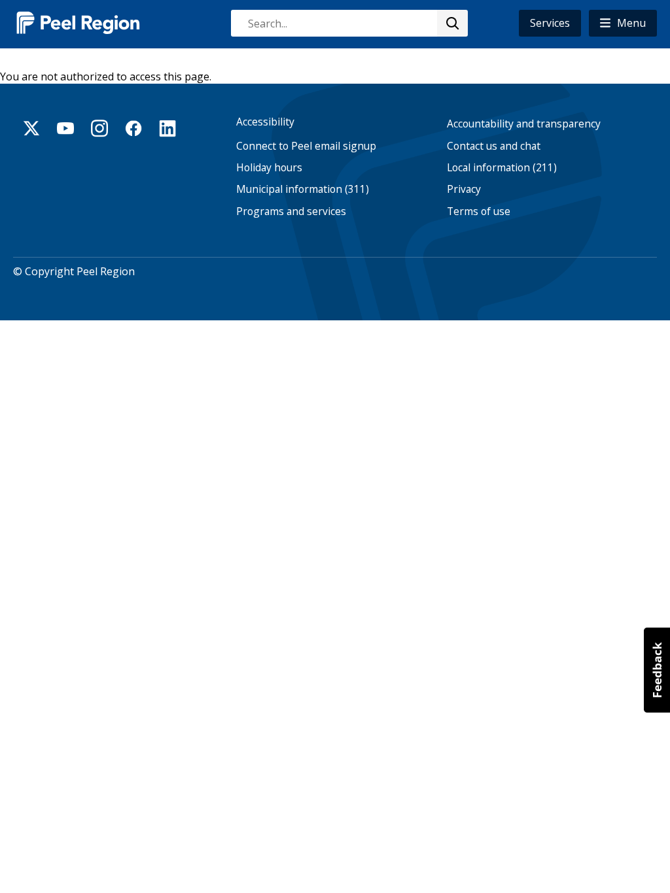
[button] (623, 23)
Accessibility (265, 122)
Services (550, 23)
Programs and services (291, 211)
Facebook (133, 128)
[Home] (78, 22)
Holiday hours (269, 168)
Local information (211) (502, 168)
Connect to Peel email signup (306, 146)
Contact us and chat (493, 146)
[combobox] (349, 23)
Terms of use (478, 211)
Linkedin (167, 128)
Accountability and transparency (524, 124)
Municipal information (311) (302, 189)
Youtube (65, 128)
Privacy (464, 189)
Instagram (99, 128)
